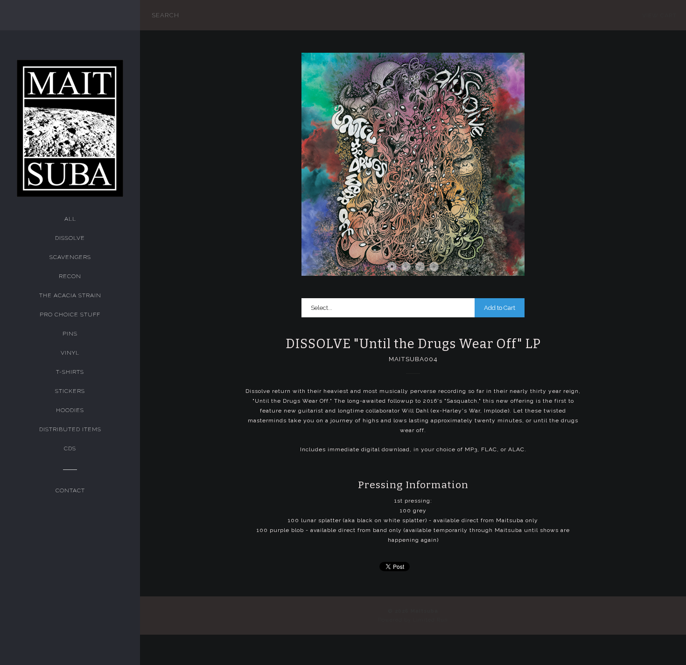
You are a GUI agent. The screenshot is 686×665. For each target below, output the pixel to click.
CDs (70, 448)
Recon (70, 276)
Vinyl (70, 353)
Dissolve (70, 238)
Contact (70, 490)
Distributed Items (70, 429)
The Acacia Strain (70, 295)
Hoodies (70, 410)
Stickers (70, 391)
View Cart (659, 15)
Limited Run (430, 620)
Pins (70, 333)
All (70, 219)
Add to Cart (499, 307)
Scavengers (70, 257)
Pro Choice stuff (70, 314)
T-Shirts (70, 372)
